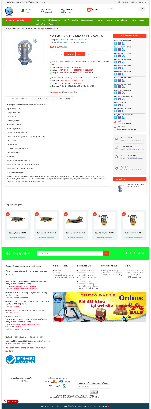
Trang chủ (40, 20)
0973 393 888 (56, 92)
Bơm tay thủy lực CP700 (17, 233)
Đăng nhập (142, 2)
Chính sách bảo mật (134, 277)
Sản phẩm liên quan (13, 204)
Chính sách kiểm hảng (86, 284)
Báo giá (80, 54)
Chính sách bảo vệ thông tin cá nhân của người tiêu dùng (64, 276)
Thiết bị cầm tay (121, 20)
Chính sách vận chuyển (86, 273)
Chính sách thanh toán (86, 271)
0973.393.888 (128, 123)
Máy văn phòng (54, 20)
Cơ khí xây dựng (104, 20)
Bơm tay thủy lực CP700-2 (46, 233)
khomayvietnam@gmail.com (126, 129)
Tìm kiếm (118, 2)
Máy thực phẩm (137, 20)
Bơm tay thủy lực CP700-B (75, 233)
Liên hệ (50, 24)
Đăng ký (134, 2)
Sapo (108, 406)
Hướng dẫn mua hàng (110, 271)
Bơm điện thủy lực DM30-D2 (133, 233)
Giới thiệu (126, 2)
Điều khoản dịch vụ (133, 275)
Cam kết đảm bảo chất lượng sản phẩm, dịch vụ (135, 271)
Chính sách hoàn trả (85, 281)
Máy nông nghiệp (88, 20)
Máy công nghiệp (70, 20)
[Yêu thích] (88, 54)
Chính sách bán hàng (86, 275)
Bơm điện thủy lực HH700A (104, 233)
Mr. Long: (120, 123)
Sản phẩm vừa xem (122, 179)
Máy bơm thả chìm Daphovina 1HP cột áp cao (135, 185)
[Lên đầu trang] (145, 402)
